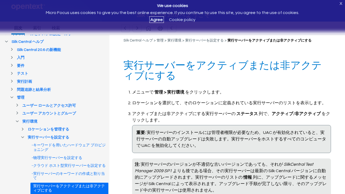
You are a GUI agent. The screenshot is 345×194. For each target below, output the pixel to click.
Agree (156, 20)
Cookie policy (182, 20)
